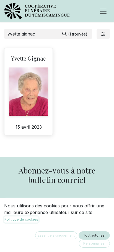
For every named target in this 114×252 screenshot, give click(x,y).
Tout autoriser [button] (94, 235)
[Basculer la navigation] (103, 11)
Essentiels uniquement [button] (56, 235)
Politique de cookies (21, 219)
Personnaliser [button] (94, 243)
